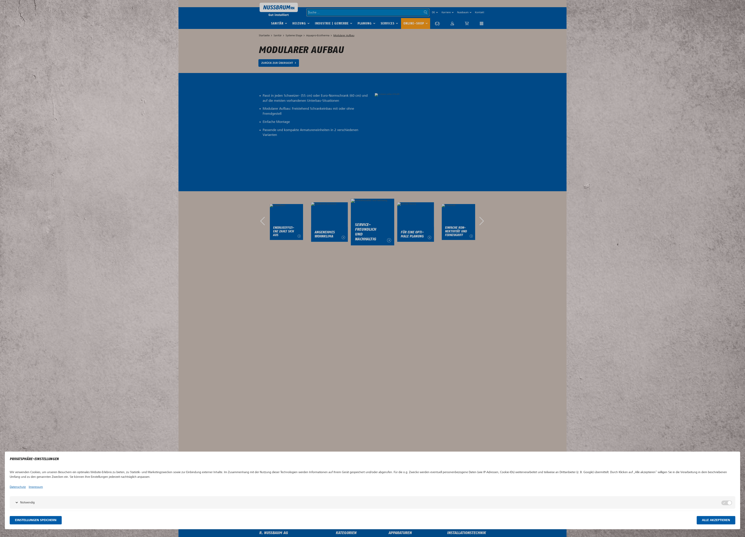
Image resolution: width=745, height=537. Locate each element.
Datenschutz (18, 486)
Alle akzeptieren (716, 520)
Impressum (36, 486)
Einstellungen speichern (35, 520)
